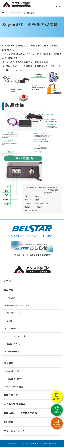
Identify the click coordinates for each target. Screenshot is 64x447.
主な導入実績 (13, 371)
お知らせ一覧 (11, 395)
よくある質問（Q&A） (16, 404)
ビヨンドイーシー (15, 343)
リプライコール (14, 313)
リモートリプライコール (18, 305)
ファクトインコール (16, 336)
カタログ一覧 (13, 351)
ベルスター (12, 297)
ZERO (10, 320)
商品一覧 (8, 289)
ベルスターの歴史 (15, 386)
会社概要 (8, 422)
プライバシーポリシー (15, 431)
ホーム (4, 13)
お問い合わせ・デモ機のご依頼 (20, 413)
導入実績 (8, 363)
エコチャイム (13, 328)
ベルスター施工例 (15, 379)
